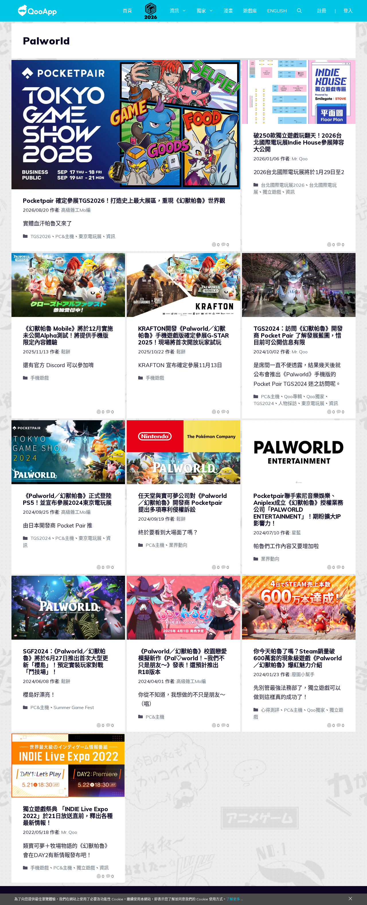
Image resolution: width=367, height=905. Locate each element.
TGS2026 (40, 236)
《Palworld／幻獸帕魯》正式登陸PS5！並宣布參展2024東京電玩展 (67, 499)
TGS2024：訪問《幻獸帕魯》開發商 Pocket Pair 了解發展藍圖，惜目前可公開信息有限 (298, 335)
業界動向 (178, 545)
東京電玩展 (90, 236)
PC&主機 (64, 236)
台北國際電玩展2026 (282, 185)
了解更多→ (234, 899)
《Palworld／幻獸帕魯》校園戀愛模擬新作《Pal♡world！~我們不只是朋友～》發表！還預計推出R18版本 (182, 662)
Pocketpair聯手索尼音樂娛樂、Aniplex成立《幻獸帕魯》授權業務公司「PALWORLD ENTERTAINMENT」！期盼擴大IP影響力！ (298, 509)
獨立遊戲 (272, 192)
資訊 (174, 10)
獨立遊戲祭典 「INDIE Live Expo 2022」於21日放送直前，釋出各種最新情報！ (68, 815)
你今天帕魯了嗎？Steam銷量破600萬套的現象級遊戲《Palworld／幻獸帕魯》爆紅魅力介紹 (297, 658)
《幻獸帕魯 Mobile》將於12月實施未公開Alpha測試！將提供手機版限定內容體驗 (68, 335)
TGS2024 (263, 403)
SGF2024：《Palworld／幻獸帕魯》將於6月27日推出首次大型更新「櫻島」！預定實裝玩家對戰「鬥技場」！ (65, 662)
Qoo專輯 (293, 396)
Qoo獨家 (315, 396)
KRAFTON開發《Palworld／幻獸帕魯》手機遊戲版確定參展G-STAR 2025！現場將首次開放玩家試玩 (183, 335)
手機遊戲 (39, 378)
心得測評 (270, 710)
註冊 (321, 10)
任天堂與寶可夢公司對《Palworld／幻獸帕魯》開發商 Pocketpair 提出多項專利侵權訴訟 (182, 502)
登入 (348, 10)
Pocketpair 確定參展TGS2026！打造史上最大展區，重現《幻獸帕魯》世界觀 (124, 200)
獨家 (201, 10)
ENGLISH (277, 10)
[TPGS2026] (151, 10)
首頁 (127, 10)
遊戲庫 (250, 10)
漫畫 (228, 10)
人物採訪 (287, 403)
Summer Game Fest (74, 707)
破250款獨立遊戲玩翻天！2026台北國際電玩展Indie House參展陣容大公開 (298, 142)
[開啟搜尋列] (299, 10)
